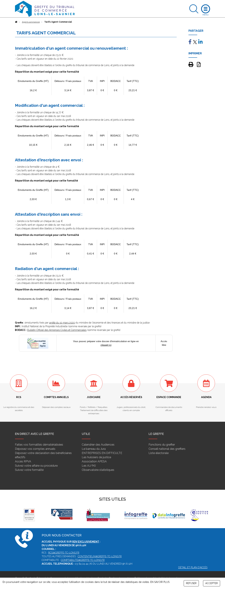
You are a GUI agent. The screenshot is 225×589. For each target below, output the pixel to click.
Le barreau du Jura (94, 448)
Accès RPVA (23, 461)
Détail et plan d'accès (192, 567)
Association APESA (94, 461)
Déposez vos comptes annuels (35, 448)
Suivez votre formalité (29, 470)
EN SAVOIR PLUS (159, 582)
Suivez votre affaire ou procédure (36, 465)
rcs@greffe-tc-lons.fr (63, 552)
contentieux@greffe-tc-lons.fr (100, 556)
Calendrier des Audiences (98, 444)
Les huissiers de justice (96, 457)
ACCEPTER (211, 583)
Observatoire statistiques (98, 470)
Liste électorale (159, 453)
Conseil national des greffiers (167, 448)
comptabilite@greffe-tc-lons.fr (83, 560)
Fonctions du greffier (162, 444)
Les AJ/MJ (89, 465)
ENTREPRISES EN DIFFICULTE (102, 453)
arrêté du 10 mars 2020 (62, 322)
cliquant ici (106, 345)
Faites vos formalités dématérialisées (39, 444)
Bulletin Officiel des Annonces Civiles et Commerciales (56, 330)
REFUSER (191, 583)
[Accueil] (16, 22)
